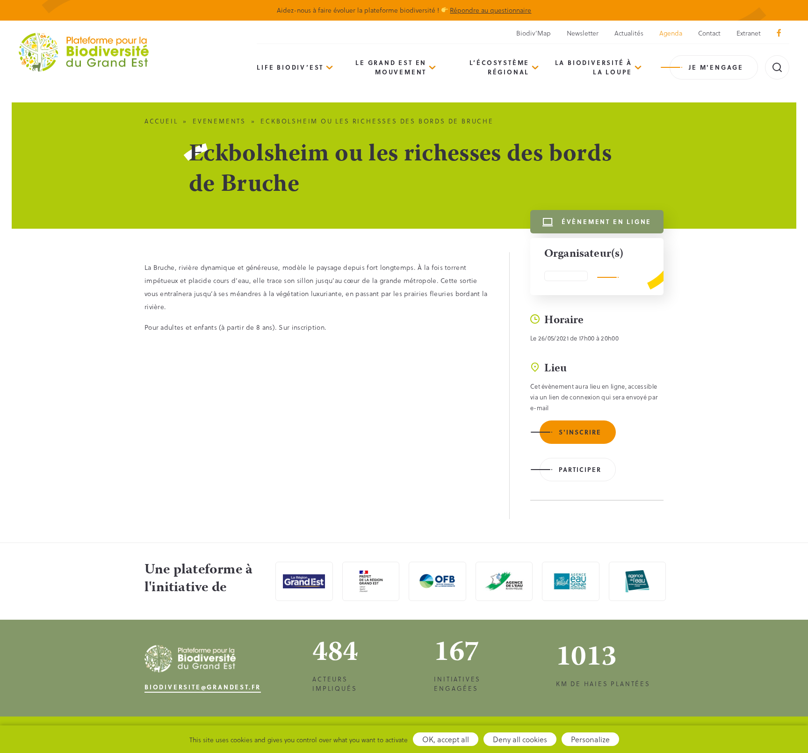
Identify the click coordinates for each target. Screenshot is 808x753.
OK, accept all (445, 739)
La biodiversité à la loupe (594, 67)
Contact (709, 33)
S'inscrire (580, 431)
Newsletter (583, 33)
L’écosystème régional (499, 67)
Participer (580, 469)
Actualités (628, 33)
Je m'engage (716, 67)
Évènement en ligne (606, 221)
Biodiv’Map (533, 33)
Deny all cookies (520, 739)
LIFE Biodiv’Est (290, 67)
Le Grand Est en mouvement (390, 67)
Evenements (219, 120)
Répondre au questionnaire (490, 10)
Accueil (161, 120)
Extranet (748, 33)
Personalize (590, 739)
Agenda (670, 33)
